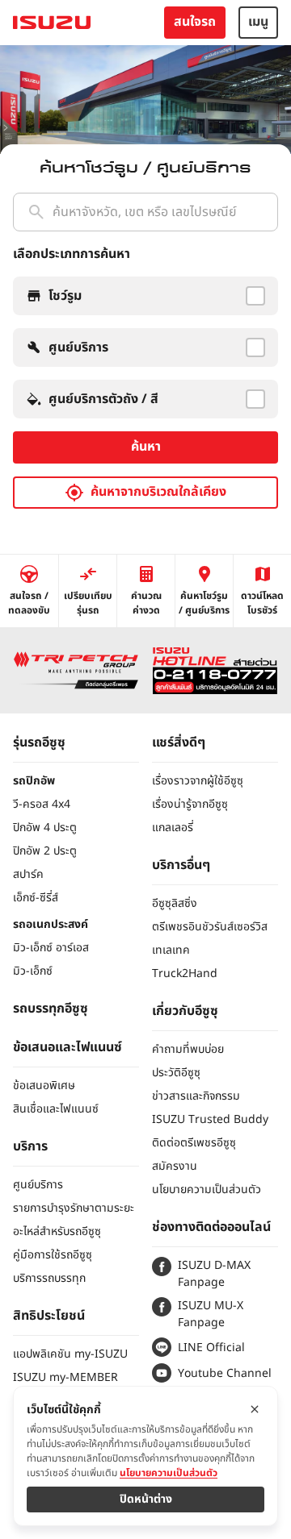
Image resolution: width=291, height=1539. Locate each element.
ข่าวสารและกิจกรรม (196, 1096)
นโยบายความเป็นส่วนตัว (206, 1189)
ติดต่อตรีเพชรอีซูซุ (194, 1142)
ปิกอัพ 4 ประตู (45, 827)
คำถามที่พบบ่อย (188, 1049)
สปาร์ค (28, 874)
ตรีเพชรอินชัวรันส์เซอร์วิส (210, 926)
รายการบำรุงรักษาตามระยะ (73, 1208)
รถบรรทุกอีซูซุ (50, 1008)
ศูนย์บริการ (38, 1184)
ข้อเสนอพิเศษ (44, 1085)
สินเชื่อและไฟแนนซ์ (56, 1108)
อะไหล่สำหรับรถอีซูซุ (57, 1231)
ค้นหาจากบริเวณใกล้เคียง (158, 491)
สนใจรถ (195, 21)
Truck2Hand (184, 973)
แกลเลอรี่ (172, 827)
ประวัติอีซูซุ (176, 1072)
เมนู (258, 21)
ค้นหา (146, 446)
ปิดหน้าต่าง (146, 1499)
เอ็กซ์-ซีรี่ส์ (35, 897)
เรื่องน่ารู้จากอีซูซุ (190, 804)
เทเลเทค (171, 950)
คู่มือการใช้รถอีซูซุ (52, 1254)
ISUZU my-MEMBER (65, 1377)
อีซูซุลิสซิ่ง (174, 903)
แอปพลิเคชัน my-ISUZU (70, 1354)
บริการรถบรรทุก (49, 1278)
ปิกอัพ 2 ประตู (45, 850)
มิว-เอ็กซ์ (33, 971)
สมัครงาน (174, 1166)
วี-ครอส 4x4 (41, 804)
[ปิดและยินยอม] (254, 1409)
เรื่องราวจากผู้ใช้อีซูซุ (197, 780)
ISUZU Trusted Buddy (210, 1119)
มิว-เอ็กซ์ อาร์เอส (51, 947)
